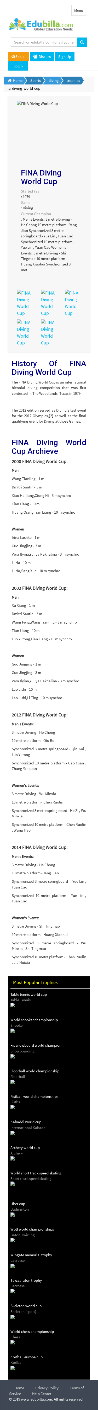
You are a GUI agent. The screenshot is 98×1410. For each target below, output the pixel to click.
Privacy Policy (47, 1387)
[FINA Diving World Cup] (25, 302)
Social (20, 56)
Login (18, 65)
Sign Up (64, 56)
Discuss (44, 56)
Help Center (41, 1393)
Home (19, 1387)
